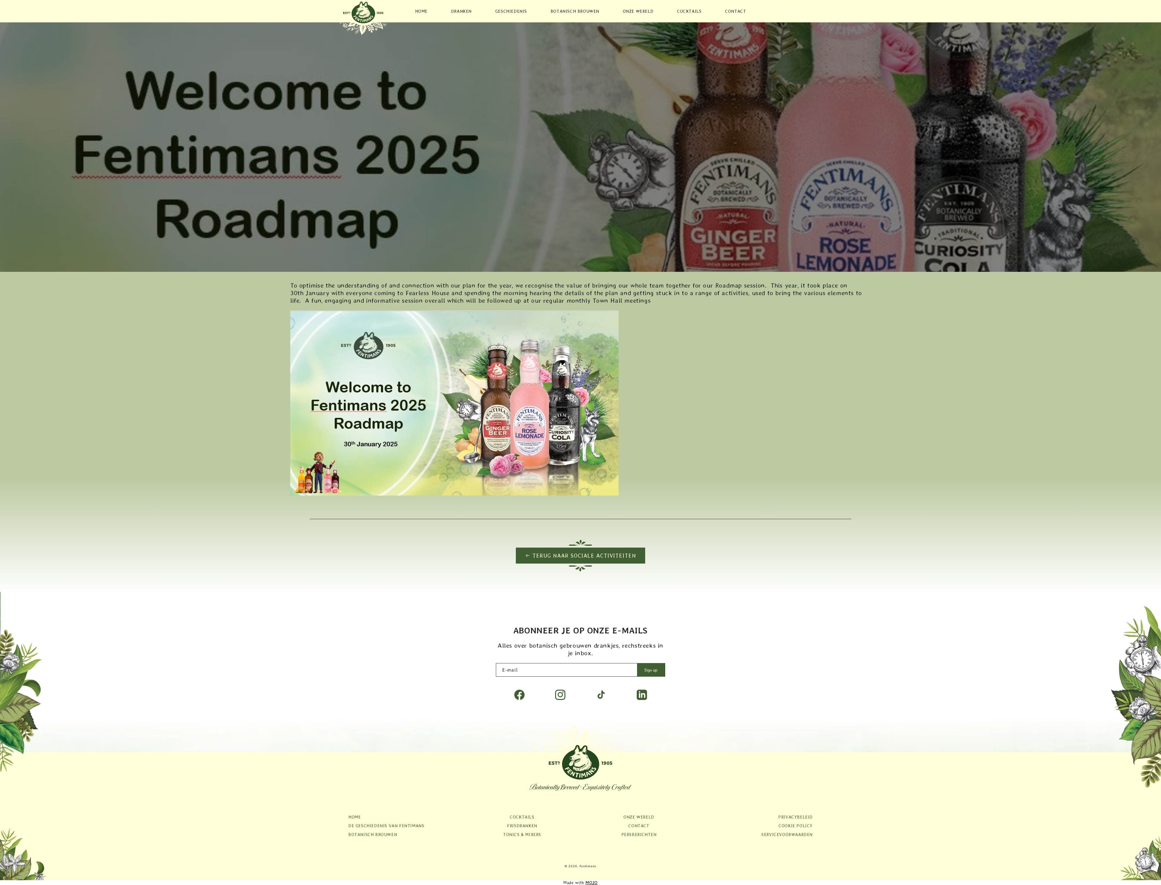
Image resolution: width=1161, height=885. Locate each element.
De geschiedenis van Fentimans (386, 825)
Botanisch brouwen (372, 834)
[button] (787, 11)
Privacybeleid (795, 817)
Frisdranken (522, 825)
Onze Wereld (638, 817)
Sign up (651, 670)
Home (354, 817)
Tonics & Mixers (522, 834)
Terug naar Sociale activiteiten (584, 555)
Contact (638, 825)
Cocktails (522, 817)
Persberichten (639, 834)
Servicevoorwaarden (787, 834)
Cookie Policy (796, 825)
